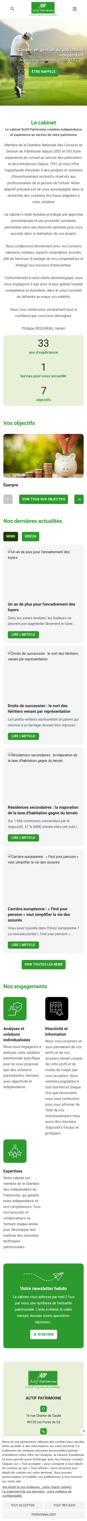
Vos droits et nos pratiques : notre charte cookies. (37, 1487)
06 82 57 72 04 (70, 60)
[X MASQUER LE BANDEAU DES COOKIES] (83, 1431)
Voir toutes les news (44, 964)
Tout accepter (22, 1505)
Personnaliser (43, 1514)
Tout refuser (64, 1505)
